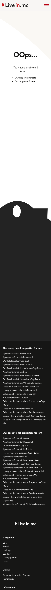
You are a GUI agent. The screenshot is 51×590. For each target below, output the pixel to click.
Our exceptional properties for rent (23, 432)
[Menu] (46, 5)
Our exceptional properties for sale (22, 348)
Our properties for (25, 77)
